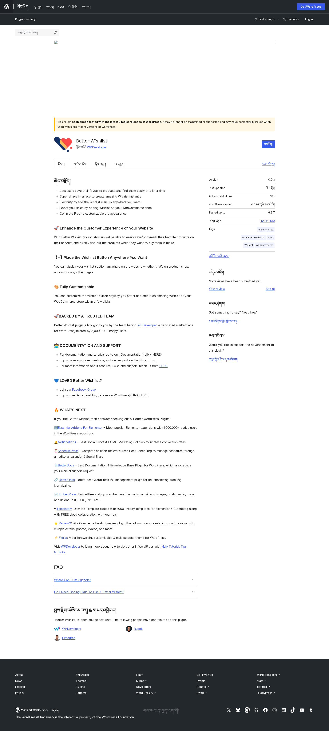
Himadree (68, 638)
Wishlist (248, 245)
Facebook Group (84, 389)
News (18, 680)
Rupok (138, 629)
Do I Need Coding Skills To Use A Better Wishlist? (89, 592)
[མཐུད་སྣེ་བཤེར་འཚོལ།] (55, 32)
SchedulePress (68, 451)
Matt (261, 680)
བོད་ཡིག (55, 710)
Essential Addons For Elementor (80, 427)
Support (141, 680)
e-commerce (265, 229)
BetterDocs (66, 465)
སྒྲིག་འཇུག (100, 164)
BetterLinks (67, 480)
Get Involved (205, 674)
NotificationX (67, 442)
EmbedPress (68, 494)
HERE (163, 366)
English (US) (267, 220)
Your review (217, 289)
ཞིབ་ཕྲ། (61, 164)
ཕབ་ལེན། (268, 144)
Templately (64, 509)
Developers (143, 686)
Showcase (82, 674)
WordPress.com (268, 674)
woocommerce (264, 245)
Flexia (63, 538)
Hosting (20, 686)
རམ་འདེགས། (268, 164)
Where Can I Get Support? (72, 580)
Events (201, 680)
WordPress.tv (146, 692)
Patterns (81, 692)
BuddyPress (266, 692)
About (19, 674)
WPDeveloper (96, 147)
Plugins (80, 686)
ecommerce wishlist (253, 237)
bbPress (264, 686)
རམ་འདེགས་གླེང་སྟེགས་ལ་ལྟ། (223, 321)
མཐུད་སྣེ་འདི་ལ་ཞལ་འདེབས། (223, 359)
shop (270, 237)
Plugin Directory (25, 19)
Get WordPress (311, 6)
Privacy (20, 692)
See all (270, 289)
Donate (203, 686)
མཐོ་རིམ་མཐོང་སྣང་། (219, 256)
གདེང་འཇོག (80, 164)
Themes (81, 680)
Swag (202, 692)
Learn (139, 674)
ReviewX (65, 523)
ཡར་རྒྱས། (119, 164)
